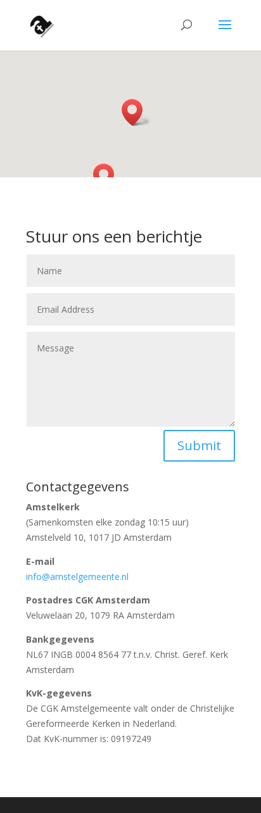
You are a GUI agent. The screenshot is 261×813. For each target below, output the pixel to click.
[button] (136, 112)
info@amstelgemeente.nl (77, 576)
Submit (199, 445)
